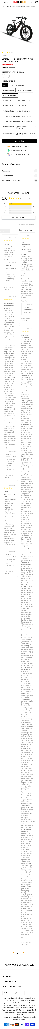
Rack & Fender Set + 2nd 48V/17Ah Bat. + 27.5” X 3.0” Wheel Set (19, 134)
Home (3, 6)
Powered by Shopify (19, 1019)
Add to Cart (19, 141)
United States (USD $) (12, 993)
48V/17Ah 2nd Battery (10, 95)
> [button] (23, 953)
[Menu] (1, 2)
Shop (8, 6)
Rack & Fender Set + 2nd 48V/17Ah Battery (16, 111)
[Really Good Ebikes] (19, 2)
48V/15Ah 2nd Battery (25, 90)
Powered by (27, 224)
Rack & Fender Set (8, 90)
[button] (23, 321)
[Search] (32, 2)
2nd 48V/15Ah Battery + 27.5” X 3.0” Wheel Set (17, 116)
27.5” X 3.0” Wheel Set (17, 85)
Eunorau (5, 56)
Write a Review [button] (19, 218)
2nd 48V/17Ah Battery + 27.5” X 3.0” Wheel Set (17, 121)
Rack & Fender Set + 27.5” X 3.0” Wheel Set (16, 101)
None (4, 85)
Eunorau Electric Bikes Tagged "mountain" (23, 6)
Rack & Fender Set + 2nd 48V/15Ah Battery (16, 106)
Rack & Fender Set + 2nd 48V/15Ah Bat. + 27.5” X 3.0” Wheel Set (19, 127)
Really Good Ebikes (15, 998)
